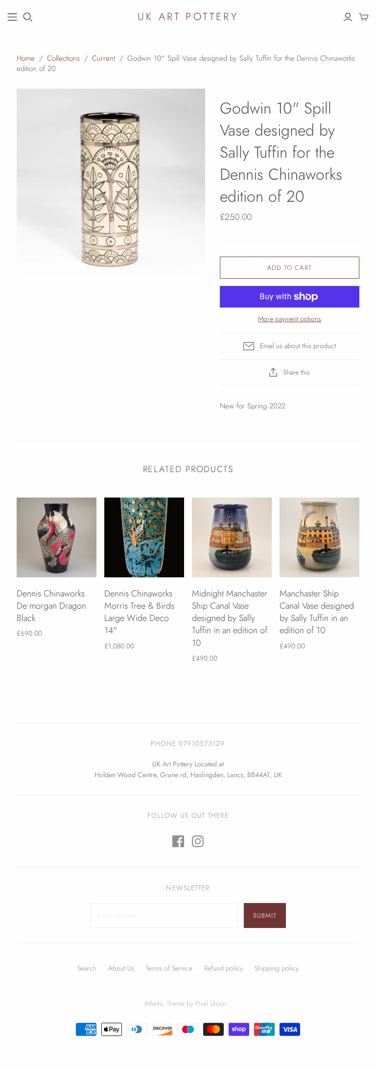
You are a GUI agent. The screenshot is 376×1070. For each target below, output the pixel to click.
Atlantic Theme (164, 1003)
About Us (121, 968)
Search (86, 968)
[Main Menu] (12, 17)
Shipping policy (277, 968)
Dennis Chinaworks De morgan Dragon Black (51, 605)
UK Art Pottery (188, 17)
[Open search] (28, 17)
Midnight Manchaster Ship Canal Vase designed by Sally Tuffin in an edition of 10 (229, 618)
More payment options (289, 319)
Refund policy (223, 968)
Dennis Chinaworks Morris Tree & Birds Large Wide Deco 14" (139, 612)
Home (26, 58)
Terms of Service (169, 968)
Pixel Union (210, 1003)
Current (103, 58)
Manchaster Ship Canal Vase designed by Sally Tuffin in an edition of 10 (317, 612)
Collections (63, 58)
